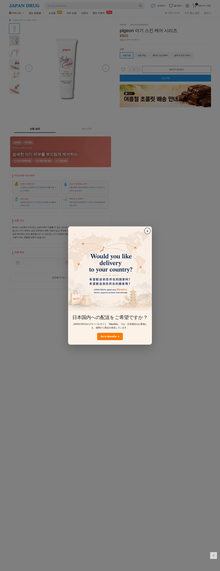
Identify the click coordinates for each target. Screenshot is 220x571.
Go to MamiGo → (110, 336)
